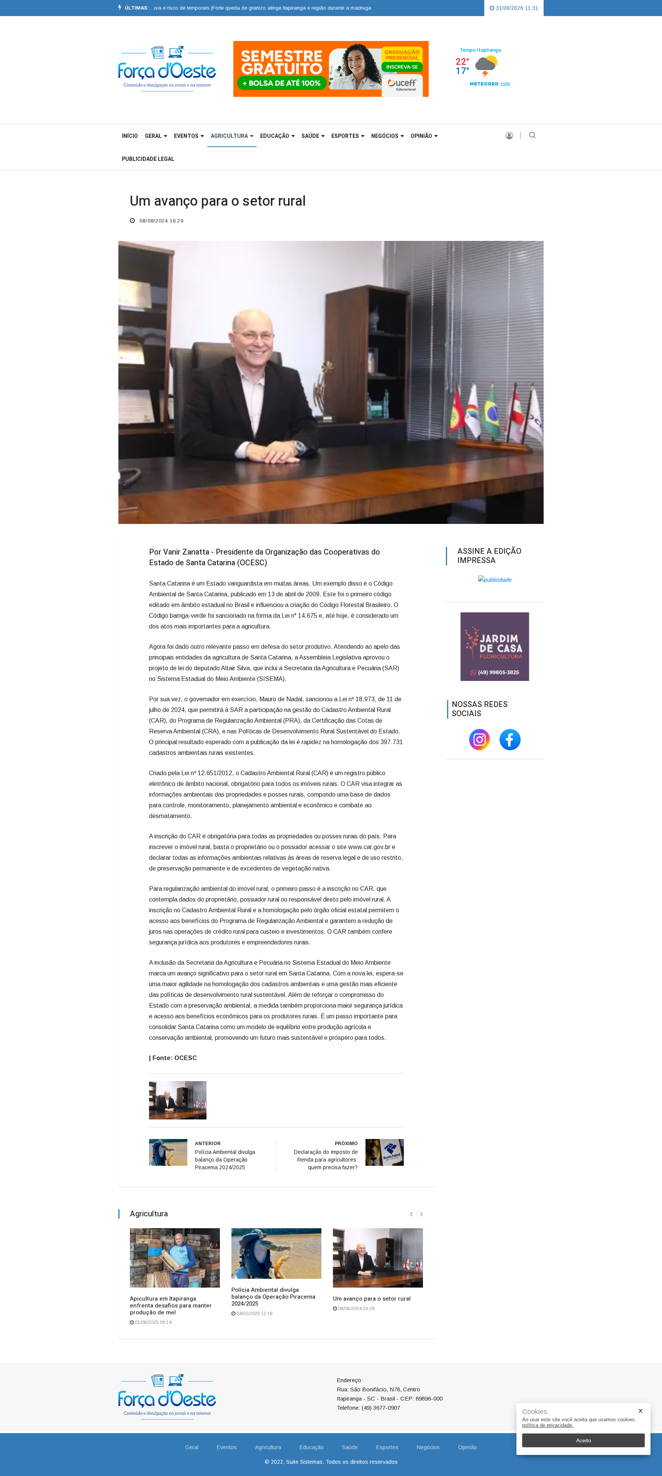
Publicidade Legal (148, 159)
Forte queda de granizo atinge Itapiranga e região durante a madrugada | (267, 8)
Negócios (384, 136)
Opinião (421, 136)
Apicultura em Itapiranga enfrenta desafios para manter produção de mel (171, 1305)
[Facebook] (510, 739)
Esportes (345, 136)
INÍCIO (130, 136)
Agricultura (229, 136)
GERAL (153, 136)
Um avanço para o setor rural (372, 1298)
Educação (274, 136)
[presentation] (411, 1214)
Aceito (583, 1440)
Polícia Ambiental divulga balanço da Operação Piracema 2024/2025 (273, 1297)
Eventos (186, 136)
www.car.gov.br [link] (369, 847)
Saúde (310, 136)
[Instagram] (480, 739)
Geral (191, 1447)
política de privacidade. (548, 1425)
